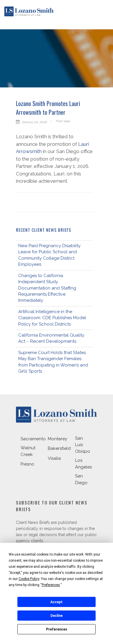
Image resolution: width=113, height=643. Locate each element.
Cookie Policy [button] (29, 579)
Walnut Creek (28, 451)
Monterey (57, 438)
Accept (56, 602)
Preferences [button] (51, 585)
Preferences (56, 629)
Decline (56, 616)
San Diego (81, 479)
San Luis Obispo (82, 445)
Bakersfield (59, 448)
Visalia (54, 458)
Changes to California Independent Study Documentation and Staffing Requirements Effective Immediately (47, 288)
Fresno (27, 464)
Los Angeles (83, 464)
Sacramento (33, 438)
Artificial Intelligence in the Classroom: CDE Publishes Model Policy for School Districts (52, 318)
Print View (63, 121)
